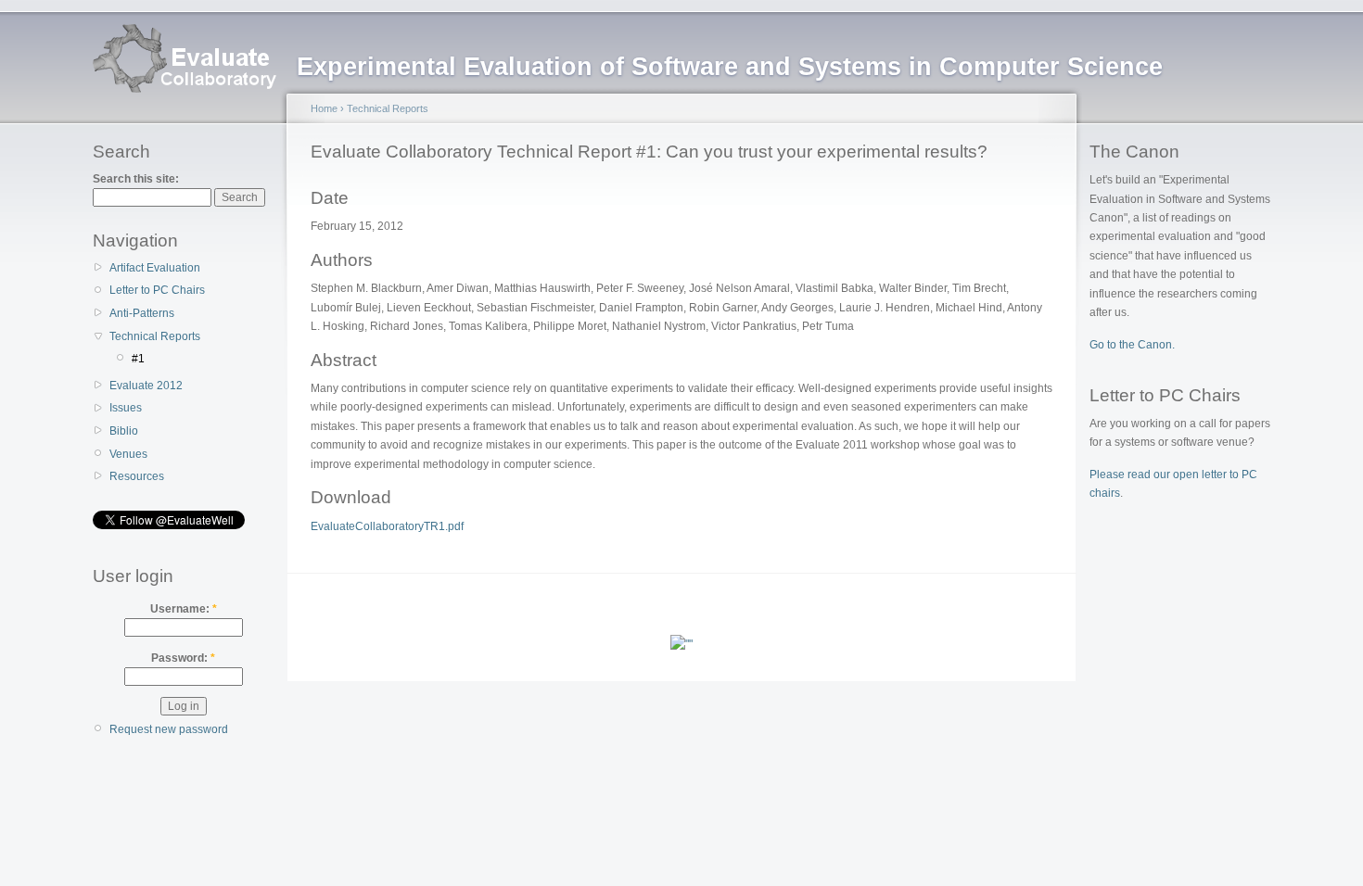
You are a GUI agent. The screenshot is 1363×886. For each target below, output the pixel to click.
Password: (183, 658)
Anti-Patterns (141, 313)
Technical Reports (154, 336)
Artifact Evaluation (154, 267)
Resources (136, 476)
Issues (125, 407)
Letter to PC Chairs (157, 290)
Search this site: (136, 178)
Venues (128, 454)
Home (324, 108)
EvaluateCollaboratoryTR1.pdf (387, 526)
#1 (138, 358)
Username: (183, 608)
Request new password (168, 729)
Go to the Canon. (1132, 344)
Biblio (123, 430)
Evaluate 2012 (146, 385)
